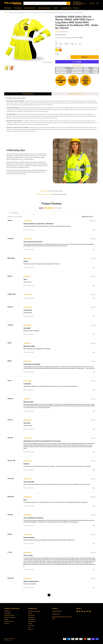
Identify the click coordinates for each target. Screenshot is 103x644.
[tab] (28, 93)
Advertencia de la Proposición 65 (44, 194)
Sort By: (84, 216)
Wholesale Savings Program (34, 611)
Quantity (57, 53)
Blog (29, 627)
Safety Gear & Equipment (44, 8)
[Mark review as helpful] (93, 230)
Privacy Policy (31, 625)
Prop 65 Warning (44, 191)
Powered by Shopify (8, 639)
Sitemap (30, 623)
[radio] (56, 43)
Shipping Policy (31, 621)
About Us (30, 613)
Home (5, 12)
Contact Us (30, 629)
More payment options (77, 65)
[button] (92, 3)
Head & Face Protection (30, 8)
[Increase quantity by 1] (67, 57)
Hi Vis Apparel (17, 8)
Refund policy (31, 617)
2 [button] (51, 595)
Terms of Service (32, 619)
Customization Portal (66, 8)
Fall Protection (7, 8)
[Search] (68, 3)
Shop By (56, 8)
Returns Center (31, 615)
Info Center (76, 8)
